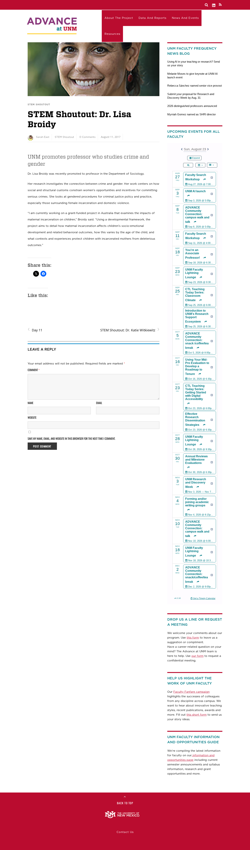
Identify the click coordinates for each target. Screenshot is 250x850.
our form (197, 656)
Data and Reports (152, 18)
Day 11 (35, 330)
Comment (34, 370)
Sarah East (42, 136)
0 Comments (87, 136)
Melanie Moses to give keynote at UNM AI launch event (192, 75)
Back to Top (125, 803)
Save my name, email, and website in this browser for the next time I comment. (71, 438)
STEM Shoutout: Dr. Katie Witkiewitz (129, 330)
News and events (185, 18)
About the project (119, 18)
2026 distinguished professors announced (192, 105)
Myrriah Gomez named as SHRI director (191, 114)
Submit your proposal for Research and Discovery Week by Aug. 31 (190, 95)
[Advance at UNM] (52, 25)
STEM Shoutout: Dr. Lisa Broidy (79, 119)
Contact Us (125, 832)
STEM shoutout (39, 104)
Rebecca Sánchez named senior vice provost (194, 85)
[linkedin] (214, 5)
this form (193, 637)
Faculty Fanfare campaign (191, 691)
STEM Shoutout (64, 136)
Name (30, 403)
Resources (112, 34)
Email (99, 403)
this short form (196, 714)
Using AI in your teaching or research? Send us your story (193, 63)
